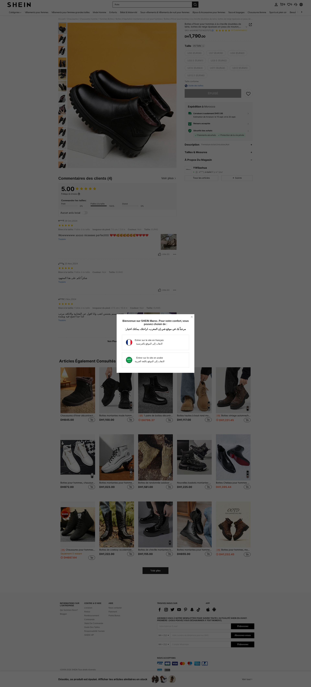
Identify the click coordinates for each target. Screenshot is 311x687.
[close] (191, 316)
